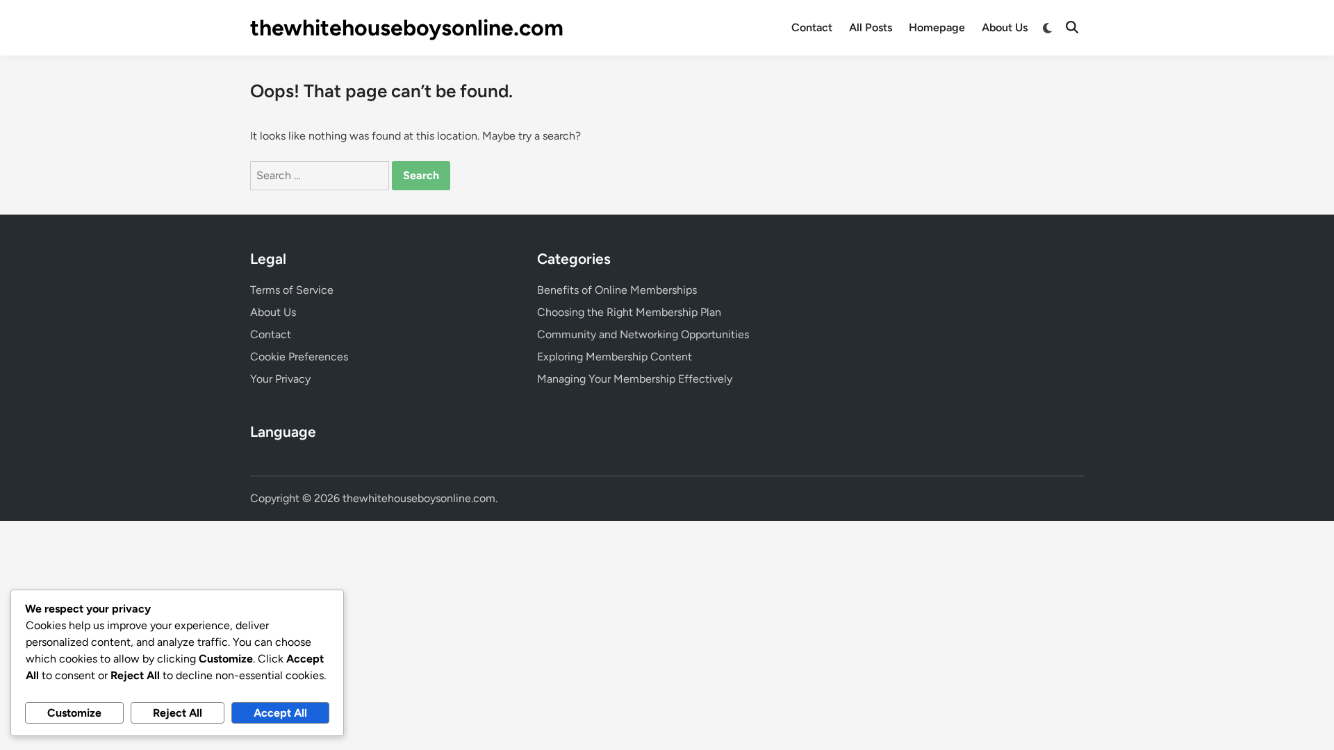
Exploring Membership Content (614, 356)
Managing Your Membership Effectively (634, 378)
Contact (811, 27)
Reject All (177, 712)
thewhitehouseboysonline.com (406, 28)
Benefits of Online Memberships (617, 290)
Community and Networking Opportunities (643, 334)
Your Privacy (280, 378)
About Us (1005, 27)
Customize (74, 712)
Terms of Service (292, 290)
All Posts (870, 27)
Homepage (937, 27)
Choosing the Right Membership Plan (629, 312)
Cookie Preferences (299, 356)
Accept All (280, 712)
